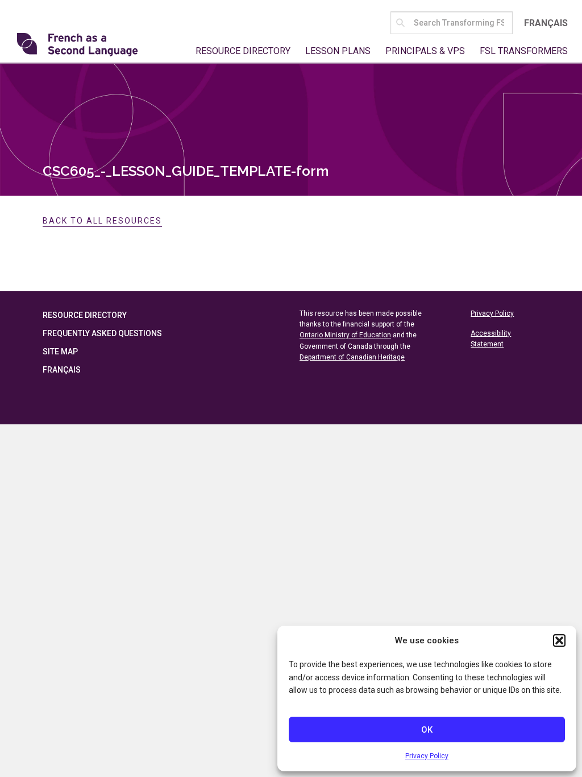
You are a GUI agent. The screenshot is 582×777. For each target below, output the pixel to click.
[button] (559, 640)
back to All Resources (102, 220)
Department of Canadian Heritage (352, 357)
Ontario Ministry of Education (345, 335)
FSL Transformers (524, 51)
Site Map (60, 351)
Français (546, 23)
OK (427, 730)
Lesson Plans (338, 51)
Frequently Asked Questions (102, 333)
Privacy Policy (426, 756)
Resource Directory (243, 51)
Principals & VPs (425, 51)
